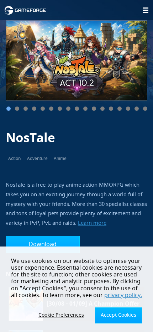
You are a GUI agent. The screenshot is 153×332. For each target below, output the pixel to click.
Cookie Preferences (61, 315)
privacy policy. (123, 295)
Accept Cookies (118, 315)
